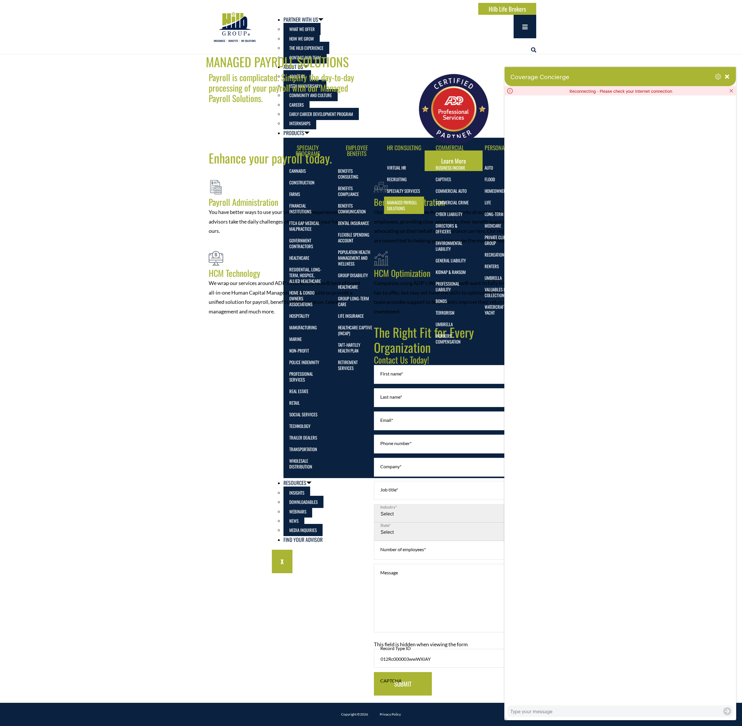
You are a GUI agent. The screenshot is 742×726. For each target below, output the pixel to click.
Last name (391, 397)
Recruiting (397, 179)
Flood (490, 179)
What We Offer (302, 29)
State (385, 525)
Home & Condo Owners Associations (301, 298)
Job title (389, 489)
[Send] (727, 711)
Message (389, 572)
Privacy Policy (390, 714)
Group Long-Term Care (353, 301)
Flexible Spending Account (353, 237)
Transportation (303, 449)
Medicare (493, 225)
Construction (301, 182)
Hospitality (299, 316)
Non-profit (299, 350)
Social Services (303, 414)
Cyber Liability (449, 214)
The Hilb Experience (306, 48)
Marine (295, 339)
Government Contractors (301, 243)
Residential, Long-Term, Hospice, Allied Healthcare (305, 275)
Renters (492, 266)
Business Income (450, 167)
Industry (388, 507)
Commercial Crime (452, 202)
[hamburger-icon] (525, 26)
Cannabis (297, 171)
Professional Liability (447, 286)
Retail (294, 403)
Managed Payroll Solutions (402, 205)
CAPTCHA (391, 680)
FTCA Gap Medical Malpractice (304, 226)
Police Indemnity (304, 362)
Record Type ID (395, 648)
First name (391, 373)
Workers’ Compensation (448, 339)
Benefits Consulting (348, 174)
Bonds (441, 301)
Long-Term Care (499, 214)
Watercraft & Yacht (497, 310)
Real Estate (298, 391)
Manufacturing (303, 327)
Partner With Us (300, 19)
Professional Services (301, 377)
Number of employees (403, 549)
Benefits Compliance (348, 191)
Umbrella (444, 324)
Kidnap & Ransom (451, 272)
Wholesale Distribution (300, 464)
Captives (443, 179)
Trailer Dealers (303, 437)
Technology (299, 426)
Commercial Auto (451, 191)
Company (390, 466)
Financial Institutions (300, 208)
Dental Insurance (353, 223)
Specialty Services (403, 191)
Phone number (396, 443)
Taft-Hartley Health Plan (349, 348)
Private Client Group (497, 240)
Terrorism (445, 312)
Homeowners (496, 191)
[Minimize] (727, 77)
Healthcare (299, 258)
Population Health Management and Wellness (354, 258)
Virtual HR (396, 167)
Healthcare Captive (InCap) (355, 330)
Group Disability (353, 275)
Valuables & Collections (495, 292)
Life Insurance (351, 316)
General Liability (451, 260)
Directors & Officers (446, 228)
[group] (620, 400)
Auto (489, 167)
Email (386, 420)
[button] (533, 49)
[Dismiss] (731, 90)
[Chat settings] (718, 77)
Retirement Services (348, 365)
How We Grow (301, 38)
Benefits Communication (352, 208)
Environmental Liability (449, 246)
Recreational (496, 254)
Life (488, 202)
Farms (294, 194)
